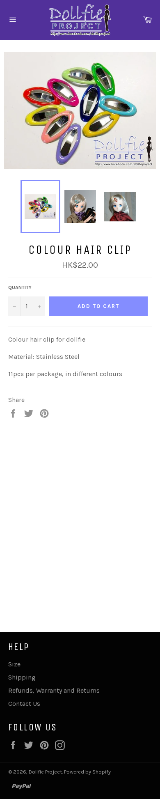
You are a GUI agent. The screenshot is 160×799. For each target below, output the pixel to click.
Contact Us (24, 703)
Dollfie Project (45, 772)
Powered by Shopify (87, 772)
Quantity (20, 287)
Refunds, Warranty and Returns (54, 690)
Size (14, 664)
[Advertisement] (80, 516)
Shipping (22, 677)
